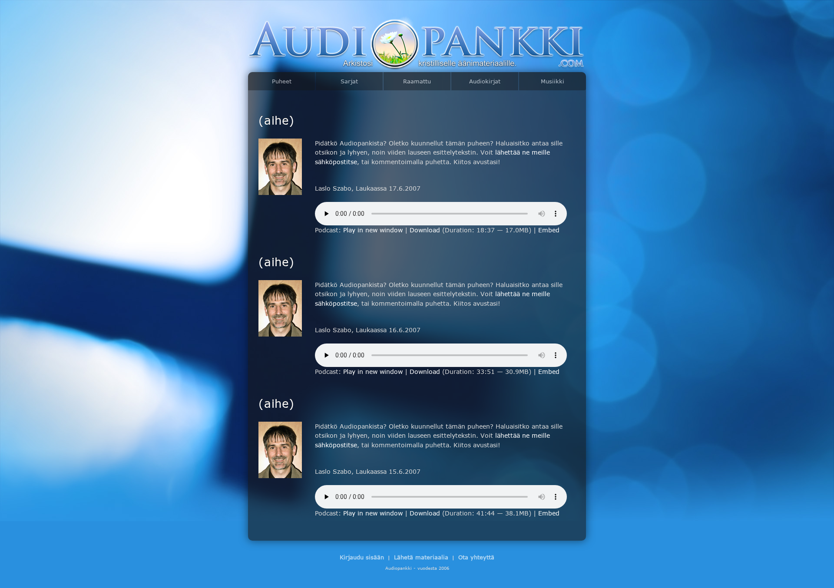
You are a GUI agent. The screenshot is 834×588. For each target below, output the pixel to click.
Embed (548, 230)
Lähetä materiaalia (421, 557)
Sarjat (349, 81)
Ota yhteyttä (476, 557)
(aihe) (276, 120)
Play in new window (373, 230)
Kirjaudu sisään (362, 557)
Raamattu (417, 81)
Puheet (281, 81)
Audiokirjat (484, 81)
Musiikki (552, 81)
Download (425, 230)
